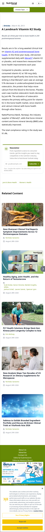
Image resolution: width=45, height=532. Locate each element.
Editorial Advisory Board (22, 460)
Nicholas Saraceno (12, 238)
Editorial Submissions (22, 458)
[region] (22, 508)
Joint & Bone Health (10, 182)
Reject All (22, 522)
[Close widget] (40, 464)
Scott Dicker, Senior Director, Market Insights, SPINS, (20, 286)
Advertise (22, 452)
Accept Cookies (22, 528)
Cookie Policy (38, 511)
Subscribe (33, 164)
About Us (22, 450)
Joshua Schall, (9, 289)
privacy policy (8, 170)
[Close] (42, 488)
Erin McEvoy (10, 334)
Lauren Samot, (20, 289)
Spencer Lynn (31, 289)
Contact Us (22, 455)
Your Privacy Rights (22, 515)
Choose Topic (20, 10)
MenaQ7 (29, 58)
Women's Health (25, 182)
